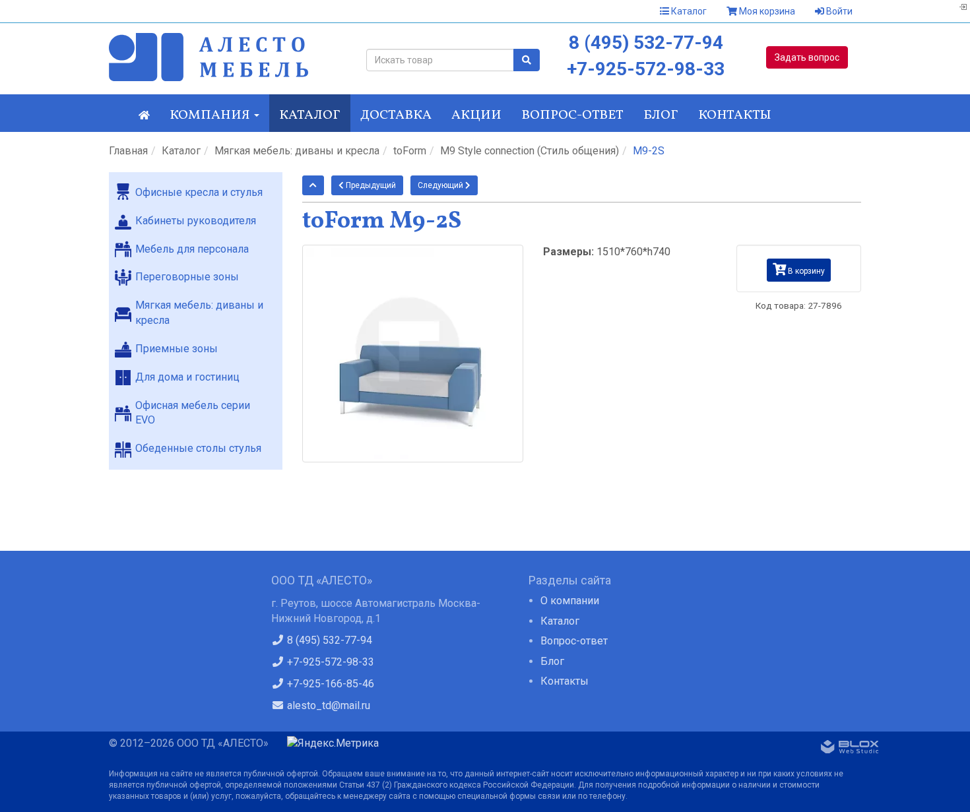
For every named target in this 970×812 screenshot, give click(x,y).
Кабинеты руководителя (195, 220)
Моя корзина (766, 11)
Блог (660, 115)
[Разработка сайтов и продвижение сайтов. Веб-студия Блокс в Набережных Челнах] (850, 749)
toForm (409, 150)
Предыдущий (370, 185)
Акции (476, 115)
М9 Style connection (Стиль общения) (529, 150)
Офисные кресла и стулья (199, 192)
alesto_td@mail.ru (327, 705)
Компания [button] (211, 115)
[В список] (313, 185)
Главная (128, 150)
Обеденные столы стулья (198, 448)
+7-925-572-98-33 (646, 69)
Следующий (441, 185)
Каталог (688, 11)
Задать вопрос (807, 57)
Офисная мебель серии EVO (192, 413)
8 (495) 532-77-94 (646, 42)
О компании (569, 600)
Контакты (734, 115)
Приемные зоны (176, 348)
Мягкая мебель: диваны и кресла (296, 150)
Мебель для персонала (192, 249)
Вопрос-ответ (572, 115)
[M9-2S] (413, 353)
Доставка (396, 115)
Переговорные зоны (187, 276)
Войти (838, 11)
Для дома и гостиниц (187, 377)
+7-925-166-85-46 (329, 683)
